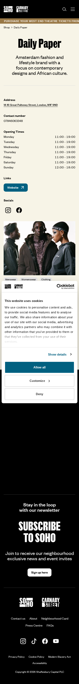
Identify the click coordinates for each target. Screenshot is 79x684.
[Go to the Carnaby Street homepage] (22, 9)
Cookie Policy (36, 657)
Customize (37, 380)
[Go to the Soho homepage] (8, 9)
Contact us (18, 618)
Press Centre (34, 625)
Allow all (39, 367)
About (33, 618)
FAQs (50, 625)
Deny (39, 394)
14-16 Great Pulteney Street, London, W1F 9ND (31, 105)
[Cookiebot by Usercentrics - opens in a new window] (56, 286)
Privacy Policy (17, 657)
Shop (7, 27)
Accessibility (39, 663)
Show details (57, 354)
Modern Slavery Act (59, 657)
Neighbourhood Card (54, 618)
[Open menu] (72, 9)
